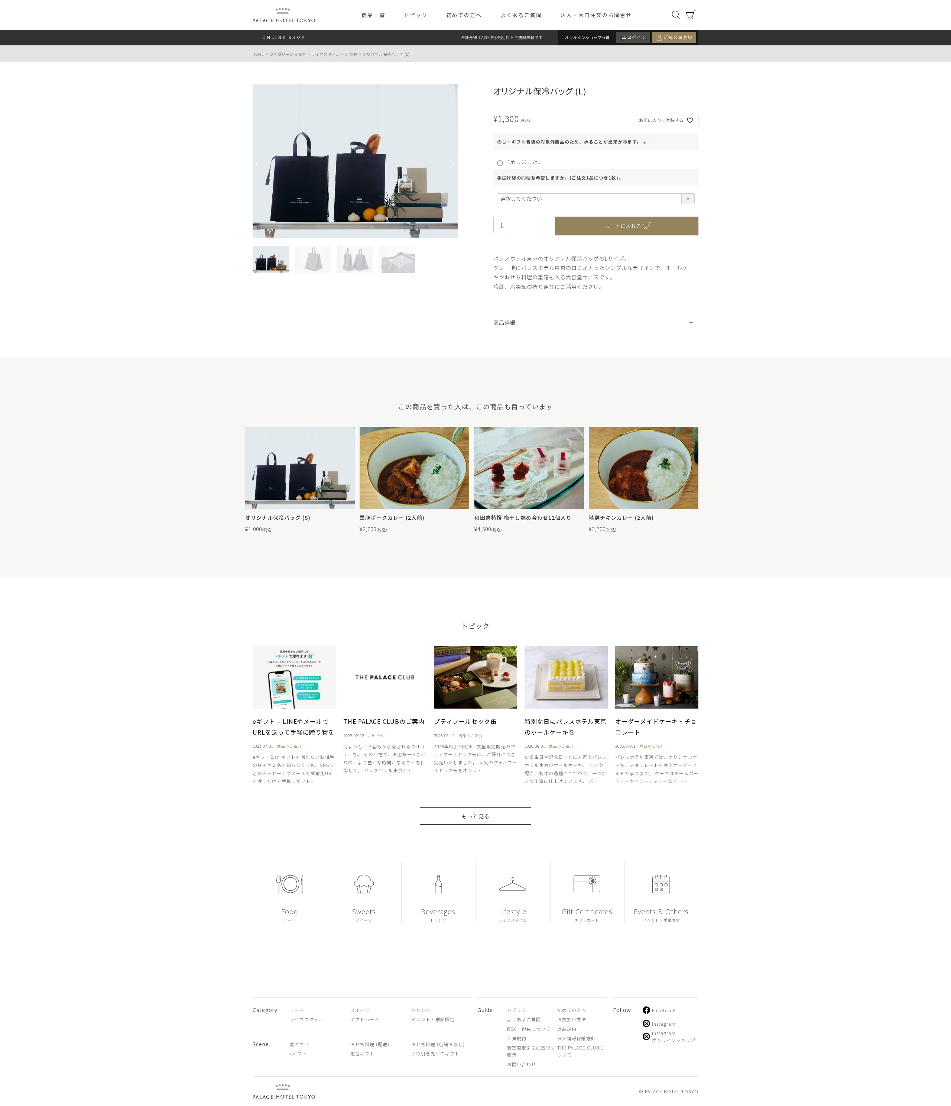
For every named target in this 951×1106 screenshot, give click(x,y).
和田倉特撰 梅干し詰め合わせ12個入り (523, 517)
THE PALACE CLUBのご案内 (384, 721)
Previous (258, 163)
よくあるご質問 (521, 15)
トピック (416, 15)
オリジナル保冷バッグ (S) (278, 517)
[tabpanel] (355, 161)
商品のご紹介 (289, 746)
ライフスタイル (325, 54)
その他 (351, 54)
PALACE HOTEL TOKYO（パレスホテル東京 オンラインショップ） (284, 15)
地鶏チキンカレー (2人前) (621, 517)
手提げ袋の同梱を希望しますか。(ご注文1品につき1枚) (560, 177)
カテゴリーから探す (287, 54)
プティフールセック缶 (465, 721)
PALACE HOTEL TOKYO (284, 1091)
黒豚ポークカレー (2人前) (392, 517)
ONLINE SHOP (284, 37)
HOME (258, 54)
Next (452, 163)
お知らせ (376, 735)
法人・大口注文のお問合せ (596, 15)
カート (691, 14)
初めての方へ (464, 15)
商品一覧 (373, 15)
